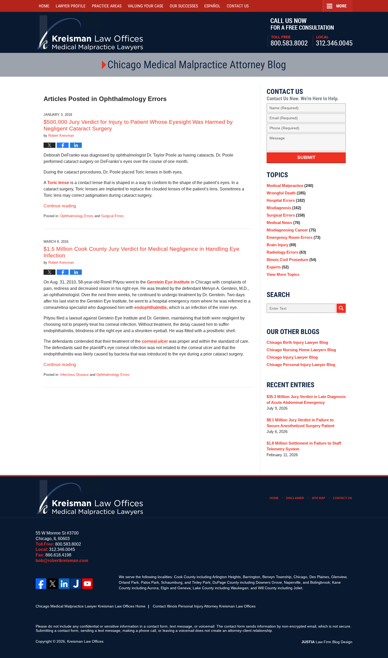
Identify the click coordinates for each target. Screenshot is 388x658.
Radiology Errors (286, 252)
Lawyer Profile (71, 5)
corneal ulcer (155, 341)
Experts (278, 267)
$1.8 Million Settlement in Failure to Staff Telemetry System (304, 446)
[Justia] (76, 583)
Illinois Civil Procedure (291, 259)
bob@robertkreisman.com (62, 560)
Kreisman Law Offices (85, 641)
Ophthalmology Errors (76, 216)
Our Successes (184, 5)
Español (212, 5)
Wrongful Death (286, 193)
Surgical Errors (112, 216)
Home (44, 5)
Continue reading (60, 206)
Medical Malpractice (290, 185)
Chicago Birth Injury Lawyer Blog (297, 342)
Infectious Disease (74, 375)
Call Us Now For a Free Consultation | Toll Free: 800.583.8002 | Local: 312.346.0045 (310, 32)
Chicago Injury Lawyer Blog (292, 357)
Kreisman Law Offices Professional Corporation (90, 32)
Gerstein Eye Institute (168, 282)
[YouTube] (87, 583)
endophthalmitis (150, 307)
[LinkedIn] (64, 583)
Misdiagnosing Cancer (291, 230)
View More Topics (283, 274)
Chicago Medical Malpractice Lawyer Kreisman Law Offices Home (90, 606)
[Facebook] (41, 583)
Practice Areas (106, 5)
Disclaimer (295, 498)
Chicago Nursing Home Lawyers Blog (301, 350)
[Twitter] (52, 583)
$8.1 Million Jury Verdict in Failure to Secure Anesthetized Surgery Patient (300, 423)
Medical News (283, 222)
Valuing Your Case (145, 5)
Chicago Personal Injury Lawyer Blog (301, 364)
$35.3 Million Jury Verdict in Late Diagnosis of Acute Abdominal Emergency (306, 399)
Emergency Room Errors (293, 237)
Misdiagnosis (284, 207)
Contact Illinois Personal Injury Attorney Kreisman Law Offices (204, 606)
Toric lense (58, 182)
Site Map (318, 498)
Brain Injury (281, 245)
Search (341, 308)
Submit (306, 157)
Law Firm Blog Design (326, 642)
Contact (238, 5)
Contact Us (342, 498)
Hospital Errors (286, 200)
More (341, 5)
